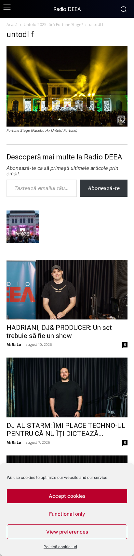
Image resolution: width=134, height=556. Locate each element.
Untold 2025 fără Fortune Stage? (53, 24)
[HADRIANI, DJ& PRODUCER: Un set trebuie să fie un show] (67, 290)
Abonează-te (104, 188)
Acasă (12, 24)
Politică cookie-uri (60, 546)
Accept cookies (67, 496)
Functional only (67, 514)
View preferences (67, 532)
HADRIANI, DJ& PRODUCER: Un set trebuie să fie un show (59, 332)
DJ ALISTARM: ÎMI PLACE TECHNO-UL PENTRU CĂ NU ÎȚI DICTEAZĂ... (66, 430)
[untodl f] (67, 124)
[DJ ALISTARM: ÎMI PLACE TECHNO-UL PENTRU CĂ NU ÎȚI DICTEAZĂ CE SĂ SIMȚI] (67, 387)
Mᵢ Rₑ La (14, 344)
